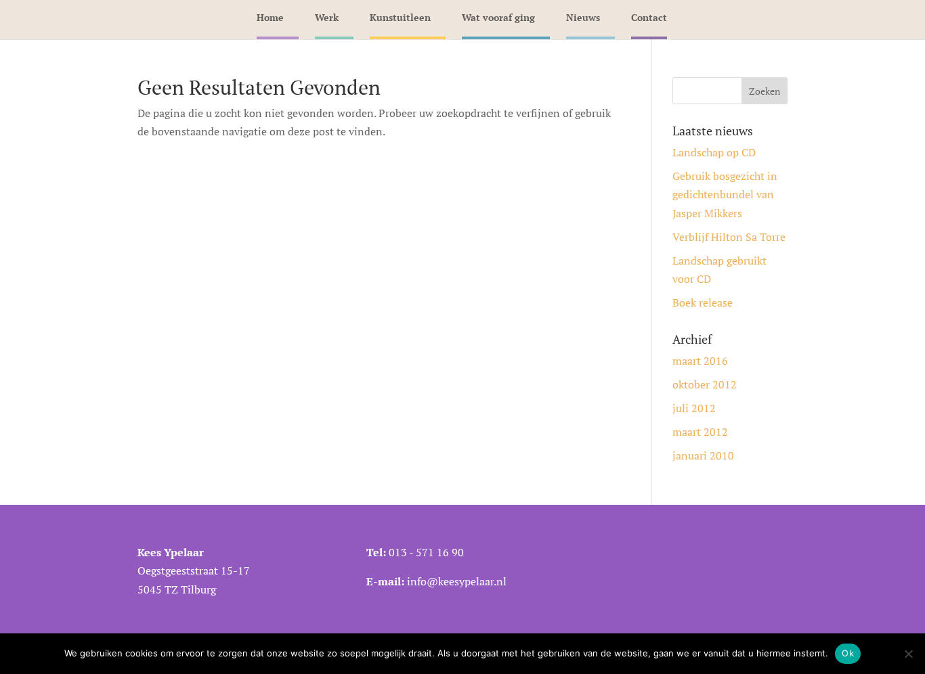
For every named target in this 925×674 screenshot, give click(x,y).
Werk (327, 17)
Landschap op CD (714, 152)
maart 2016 (700, 360)
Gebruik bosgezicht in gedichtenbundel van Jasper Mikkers (724, 194)
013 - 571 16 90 (426, 552)
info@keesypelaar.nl (457, 581)
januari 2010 (703, 455)
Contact (649, 17)
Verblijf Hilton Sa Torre (729, 236)
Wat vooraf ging (498, 17)
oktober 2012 (704, 384)
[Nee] (908, 653)
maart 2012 (700, 431)
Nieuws (583, 17)
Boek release (702, 302)
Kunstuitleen (400, 17)
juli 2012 (694, 408)
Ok (848, 653)
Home (270, 17)
